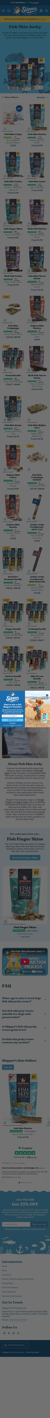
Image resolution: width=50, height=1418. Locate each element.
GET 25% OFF (12, 720)
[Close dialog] (47, 695)
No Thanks (12, 723)
